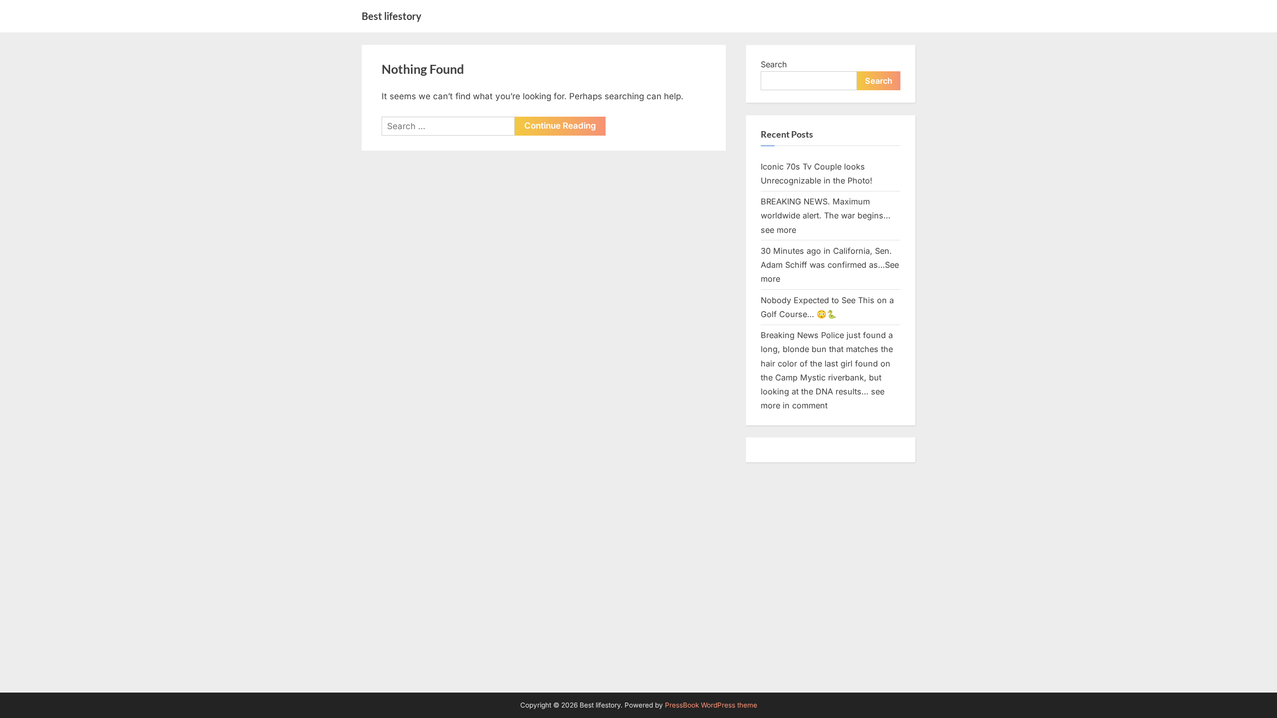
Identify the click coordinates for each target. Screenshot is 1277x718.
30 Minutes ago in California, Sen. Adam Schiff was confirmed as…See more (830, 265)
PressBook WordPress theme (711, 705)
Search (774, 64)
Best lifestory (392, 16)
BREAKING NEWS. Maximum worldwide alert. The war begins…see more (825, 215)
